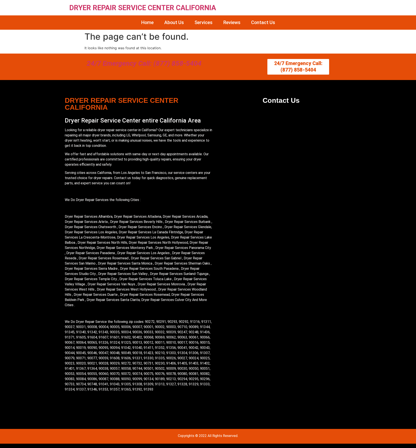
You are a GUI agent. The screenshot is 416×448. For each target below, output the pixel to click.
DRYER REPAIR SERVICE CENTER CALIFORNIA (142, 7)
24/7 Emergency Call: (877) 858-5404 (144, 63)
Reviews (231, 22)
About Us (174, 22)
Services (204, 22)
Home (147, 22)
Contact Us (263, 22)
